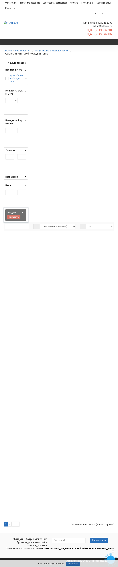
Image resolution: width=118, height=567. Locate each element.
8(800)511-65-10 (99, 30)
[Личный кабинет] (109, 14)
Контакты (10, 8)
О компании (11, 3)
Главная (8, 50)
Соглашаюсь (72, 564)
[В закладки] (96, 247)
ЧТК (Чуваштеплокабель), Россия (52, 50)
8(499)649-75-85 (99, 34)
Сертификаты (103, 3)
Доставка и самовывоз (55, 3)
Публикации (87, 3)
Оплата (74, 3)
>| (17, 524)
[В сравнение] (101, 247)
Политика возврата (30, 3)
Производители (23, 50)
